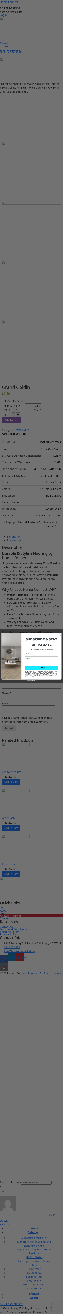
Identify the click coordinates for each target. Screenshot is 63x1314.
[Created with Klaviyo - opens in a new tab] (31, 680)
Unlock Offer (41, 668)
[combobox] (28, 663)
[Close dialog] (59, 634)
